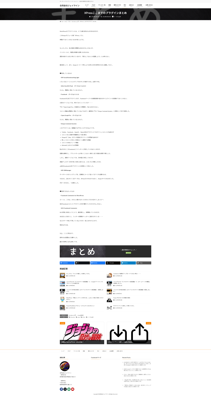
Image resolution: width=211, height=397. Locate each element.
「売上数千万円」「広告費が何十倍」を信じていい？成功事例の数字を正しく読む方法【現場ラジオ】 (137, 380)
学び (98, 351)
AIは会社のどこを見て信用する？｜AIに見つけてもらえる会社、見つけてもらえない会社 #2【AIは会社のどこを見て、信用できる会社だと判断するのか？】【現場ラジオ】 (137, 364)
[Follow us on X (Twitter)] (65, 389)
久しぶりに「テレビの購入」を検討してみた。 (78, 273)
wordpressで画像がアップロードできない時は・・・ (127, 273)
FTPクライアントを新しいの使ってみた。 (124, 305)
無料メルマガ (91, 351)
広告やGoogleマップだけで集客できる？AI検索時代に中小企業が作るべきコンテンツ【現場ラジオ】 (137, 369)
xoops (78, 317)
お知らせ (104, 351)
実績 (84, 351)
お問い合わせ (120, 351)
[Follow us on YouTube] (72, 389)
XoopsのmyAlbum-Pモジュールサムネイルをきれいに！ (80, 305)
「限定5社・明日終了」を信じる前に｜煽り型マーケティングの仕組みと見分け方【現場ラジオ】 (137, 386)
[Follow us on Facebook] (61, 389)
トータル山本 (90, 317)
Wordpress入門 (72, 315)
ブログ (69, 351)
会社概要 (111, 351)
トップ (62, 351)
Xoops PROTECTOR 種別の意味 (121, 297)
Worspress (72, 317)
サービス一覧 (77, 351)
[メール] (69, 389)
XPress (83, 317)
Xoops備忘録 (80, 315)
